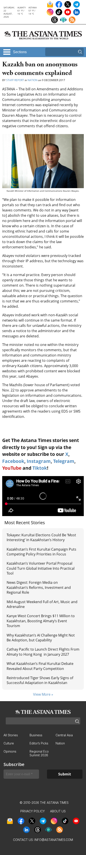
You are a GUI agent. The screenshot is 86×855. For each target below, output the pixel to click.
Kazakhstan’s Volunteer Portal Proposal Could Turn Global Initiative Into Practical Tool (41, 568)
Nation (32, 80)
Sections (20, 52)
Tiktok (39, 468)
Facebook (13, 461)
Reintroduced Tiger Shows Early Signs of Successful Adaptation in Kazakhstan (40, 680)
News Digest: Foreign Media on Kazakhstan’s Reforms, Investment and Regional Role (39, 587)
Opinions (10, 751)
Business (36, 735)
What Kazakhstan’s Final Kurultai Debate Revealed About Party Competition (40, 666)
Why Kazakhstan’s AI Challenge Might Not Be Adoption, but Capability (41, 637)
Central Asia (64, 735)
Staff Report (15, 80)
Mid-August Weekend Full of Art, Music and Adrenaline (42, 604)
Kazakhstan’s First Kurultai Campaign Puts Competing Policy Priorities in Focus (41, 552)
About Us (58, 811)
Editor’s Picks (39, 743)
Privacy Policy (32, 811)
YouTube (11, 468)
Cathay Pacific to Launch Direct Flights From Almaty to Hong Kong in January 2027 (43, 652)
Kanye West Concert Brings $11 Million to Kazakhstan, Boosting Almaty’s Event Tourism (41, 620)
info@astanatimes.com (53, 840)
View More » (43, 694)
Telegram (63, 461)
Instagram (39, 461)
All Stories (11, 735)
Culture (9, 743)
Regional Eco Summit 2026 (39, 753)
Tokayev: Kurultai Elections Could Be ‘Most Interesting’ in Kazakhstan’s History (41, 537)
